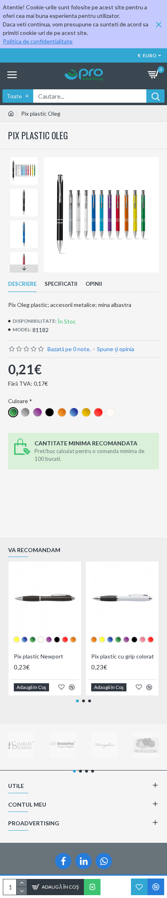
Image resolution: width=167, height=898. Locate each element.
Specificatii (61, 284)
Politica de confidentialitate (38, 41)
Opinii (94, 284)
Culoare (18, 400)
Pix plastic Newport (38, 656)
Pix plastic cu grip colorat (122, 656)
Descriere (22, 284)
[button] (24, 159)
